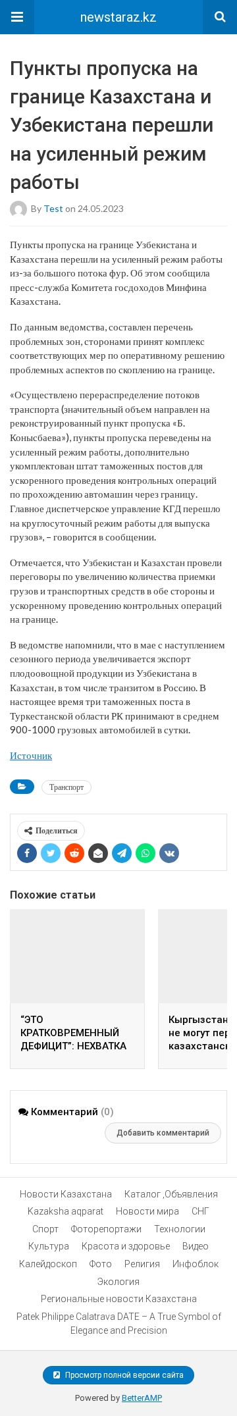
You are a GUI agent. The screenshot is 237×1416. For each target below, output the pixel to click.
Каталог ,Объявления (171, 1194)
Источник (31, 755)
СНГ (200, 1211)
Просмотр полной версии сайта (123, 1375)
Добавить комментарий (163, 1133)
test (53, 207)
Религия (142, 1264)
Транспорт (66, 787)
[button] (17, 17)
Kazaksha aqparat (65, 1211)
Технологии (179, 1229)
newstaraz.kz (118, 17)
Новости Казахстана (66, 1194)
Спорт (45, 1229)
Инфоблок (195, 1264)
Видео (195, 1246)
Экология (118, 1281)
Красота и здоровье (126, 1246)
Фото (101, 1264)
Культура (48, 1246)
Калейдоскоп (48, 1264)
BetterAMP (142, 1398)
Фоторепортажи (106, 1229)
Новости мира (147, 1211)
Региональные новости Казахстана (119, 1299)
